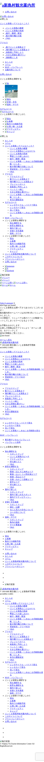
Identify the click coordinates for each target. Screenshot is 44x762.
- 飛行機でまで (17, 50)
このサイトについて (13, 257)
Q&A (12, 172)
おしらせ (9, 62)
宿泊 (12, 238)
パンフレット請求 (13, 442)
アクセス (4, 43)
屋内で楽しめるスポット (20, 495)
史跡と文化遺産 (16, 231)
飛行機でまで (21, 182)
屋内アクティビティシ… (20, 497)
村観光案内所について (20, 254)
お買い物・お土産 (17, 246)
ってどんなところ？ (14, 24)
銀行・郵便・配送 (17, 159)
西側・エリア (21, 472)
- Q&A (7, 38)
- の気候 (14, 31)
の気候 (18, 154)
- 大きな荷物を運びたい (15, 55)
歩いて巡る (15, 210)
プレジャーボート (17, 184)
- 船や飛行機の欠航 (13, 36)
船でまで (19, 179)
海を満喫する (16, 223)
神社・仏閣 (15, 507)
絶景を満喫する (16, 226)
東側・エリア (23, 474)
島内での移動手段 (17, 244)
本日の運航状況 (16, 200)
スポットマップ (16, 454)
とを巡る (22, 431)
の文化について (21, 510)
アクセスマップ (16, 176)
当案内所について (13, 70)
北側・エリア (21, 479)
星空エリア (15, 482)
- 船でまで (15, 47)
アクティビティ (16, 249)
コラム (8, 65)
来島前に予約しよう (18, 187)
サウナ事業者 (16, 525)
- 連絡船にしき (11, 57)
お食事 (13, 241)
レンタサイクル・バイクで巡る (23, 205)
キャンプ (14, 251)
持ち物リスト (16, 462)
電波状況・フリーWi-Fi (20, 169)
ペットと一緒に (16, 189)
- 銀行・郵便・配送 (13, 33)
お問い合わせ (11, 12)
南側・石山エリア (17, 477)
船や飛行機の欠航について (21, 167)
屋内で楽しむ (16, 228)
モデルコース (11, 202)
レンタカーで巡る (17, 207)
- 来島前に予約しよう (14, 52)
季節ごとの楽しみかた (19, 156)
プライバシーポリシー (14, 259)
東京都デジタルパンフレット (17, 440)
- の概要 (14, 28)
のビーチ (19, 457)
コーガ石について (17, 512)
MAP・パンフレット (14, 67)
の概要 (18, 148)
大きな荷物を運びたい (19, 192)
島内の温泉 (15, 522)
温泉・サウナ (16, 233)
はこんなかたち (22, 151)
